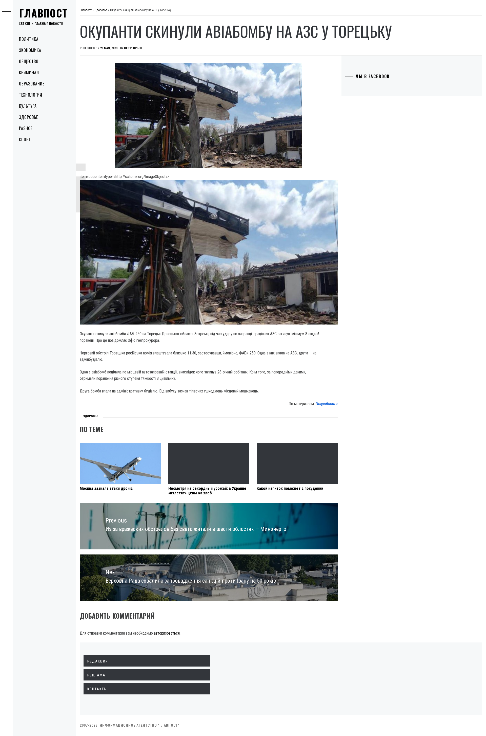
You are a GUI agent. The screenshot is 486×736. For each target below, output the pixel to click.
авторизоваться (167, 633)
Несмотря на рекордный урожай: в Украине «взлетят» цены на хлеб (207, 490)
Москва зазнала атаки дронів (106, 488)
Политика (28, 39)
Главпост (43, 13)
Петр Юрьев (133, 48)
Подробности (327, 403)
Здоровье (28, 117)
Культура (28, 106)
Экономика (30, 50)
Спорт (25, 139)
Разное (25, 128)
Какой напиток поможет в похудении (290, 488)
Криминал (29, 72)
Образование (31, 84)
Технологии (30, 95)
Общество (28, 61)
